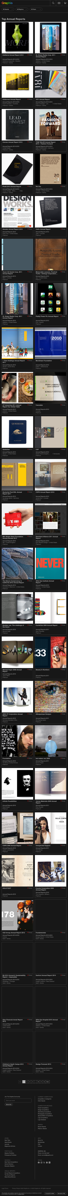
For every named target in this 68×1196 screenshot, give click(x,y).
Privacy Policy (15, 1188)
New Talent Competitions (11, 1162)
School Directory (9, 1164)
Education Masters (9, 1166)
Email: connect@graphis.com (45, 1155)
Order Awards (41, 1101)
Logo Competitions (43, 1117)
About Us (40, 1140)
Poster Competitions (43, 1108)
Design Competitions (43, 1110)
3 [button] (29, 1081)
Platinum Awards (42, 1128)
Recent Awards (42, 1126)
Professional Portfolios (10, 1155)
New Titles (7, 1140)
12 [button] (44, 1081)
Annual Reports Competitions (12, 1173)
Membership (41, 1142)
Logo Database (42, 1119)
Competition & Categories (44, 1099)
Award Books (8, 1142)
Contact (40, 1146)
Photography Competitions (45, 1114)
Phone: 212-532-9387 (43, 1153)
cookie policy (21, 1194)
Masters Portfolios (9, 1153)
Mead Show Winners (10, 1177)
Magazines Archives (10, 1146)
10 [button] (38, 1081)
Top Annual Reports (10, 1175)
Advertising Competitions (44, 1112)
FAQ (39, 1144)
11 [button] (41, 1081)
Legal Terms (5, 1188)
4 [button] (32, 1081)
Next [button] (48, 1081)
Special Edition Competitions (45, 1115)
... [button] (35, 1081)
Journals (7, 1144)
